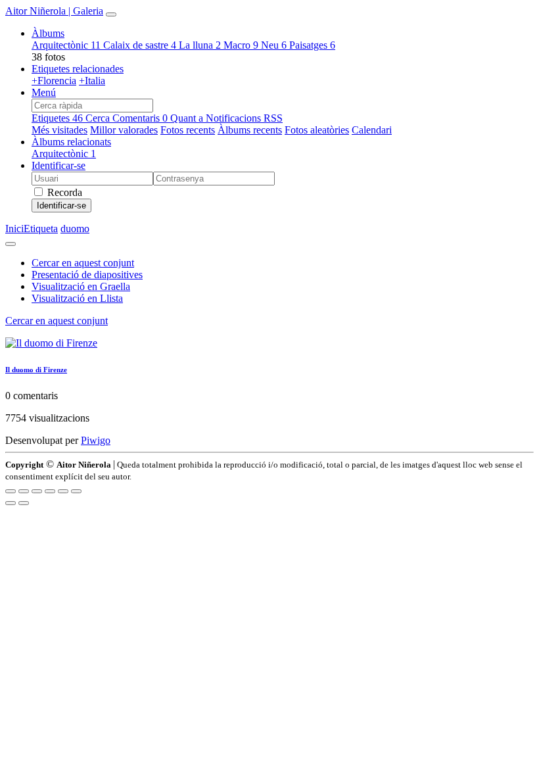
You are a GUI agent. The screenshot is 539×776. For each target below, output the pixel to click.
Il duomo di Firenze (36, 370)
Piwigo (95, 440)
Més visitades (59, 129)
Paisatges (312, 45)
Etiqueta (41, 228)
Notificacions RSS (244, 118)
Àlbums (48, 33)
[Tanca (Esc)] (10, 491)
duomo (74, 228)
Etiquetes (57, 118)
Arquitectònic (66, 45)
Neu (274, 45)
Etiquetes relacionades (78, 68)
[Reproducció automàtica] (76, 491)
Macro (240, 45)
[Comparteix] (23, 491)
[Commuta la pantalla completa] (37, 491)
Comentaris (140, 118)
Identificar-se (58, 165)
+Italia (92, 80)
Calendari (372, 129)
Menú (44, 92)
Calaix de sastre (139, 45)
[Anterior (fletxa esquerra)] (10, 503)
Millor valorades (124, 129)
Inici (14, 228)
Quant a (188, 118)
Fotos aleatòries (317, 129)
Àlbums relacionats (71, 141)
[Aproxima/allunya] (50, 491)
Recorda (63, 192)
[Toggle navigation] (111, 14)
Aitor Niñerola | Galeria (54, 10)
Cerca (98, 118)
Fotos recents (187, 129)
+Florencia (54, 80)
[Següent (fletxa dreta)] (23, 503)
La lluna (200, 45)
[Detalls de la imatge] (63, 491)
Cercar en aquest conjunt (56, 320)
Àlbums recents (250, 129)
